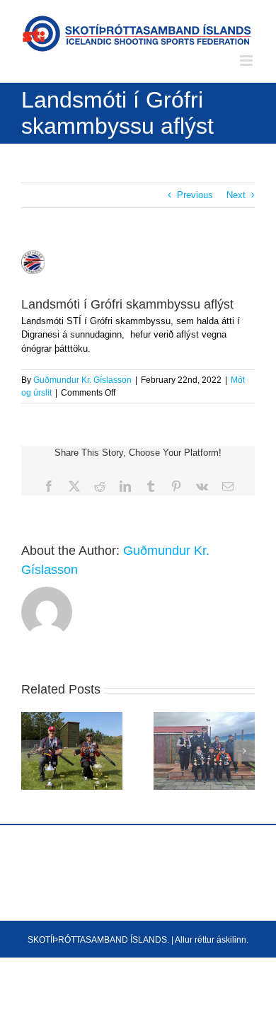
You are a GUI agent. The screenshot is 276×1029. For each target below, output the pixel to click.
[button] (31, 750)
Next (236, 195)
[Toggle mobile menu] (247, 60)
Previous (195, 195)
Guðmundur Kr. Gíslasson (82, 380)
